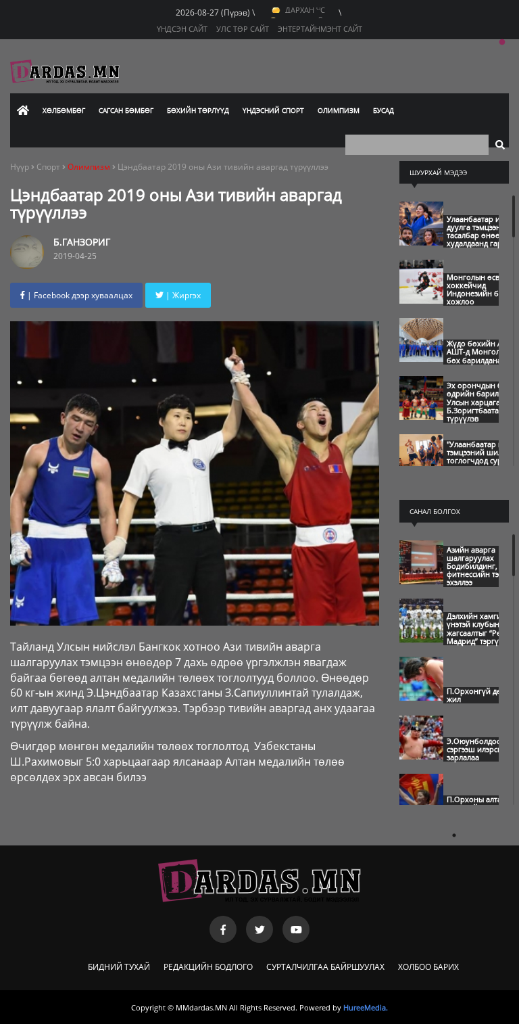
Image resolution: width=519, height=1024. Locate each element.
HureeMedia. (365, 1007)
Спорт (49, 166)
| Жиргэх (182, 295)
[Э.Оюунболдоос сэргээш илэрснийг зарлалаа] (421, 756)
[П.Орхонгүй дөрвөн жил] (421, 697)
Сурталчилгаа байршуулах (325, 967)
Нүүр (19, 166)
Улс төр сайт (242, 29)
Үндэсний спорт (273, 110)
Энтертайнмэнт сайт (320, 29)
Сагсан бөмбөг (126, 110)
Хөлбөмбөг (64, 110)
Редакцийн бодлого (208, 967)
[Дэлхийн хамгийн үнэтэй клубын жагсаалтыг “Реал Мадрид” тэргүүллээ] (421, 639)
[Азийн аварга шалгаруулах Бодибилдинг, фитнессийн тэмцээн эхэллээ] (421, 581)
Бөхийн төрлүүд (198, 110)
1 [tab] (502, 42)
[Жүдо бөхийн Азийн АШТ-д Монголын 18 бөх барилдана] (421, 358)
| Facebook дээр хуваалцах (78, 295)
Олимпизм (339, 110)
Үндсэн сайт (182, 29)
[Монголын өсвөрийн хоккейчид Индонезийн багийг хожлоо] (421, 300)
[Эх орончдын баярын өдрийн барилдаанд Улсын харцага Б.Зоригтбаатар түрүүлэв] (421, 416)
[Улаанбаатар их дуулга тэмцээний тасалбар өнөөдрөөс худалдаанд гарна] (421, 242)
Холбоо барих (428, 967)
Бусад (383, 110)
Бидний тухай (119, 967)
